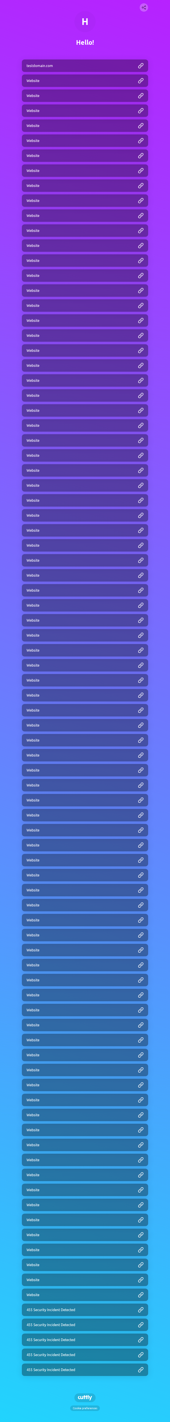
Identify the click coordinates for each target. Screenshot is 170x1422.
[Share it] (144, 7)
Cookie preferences (85, 1408)
